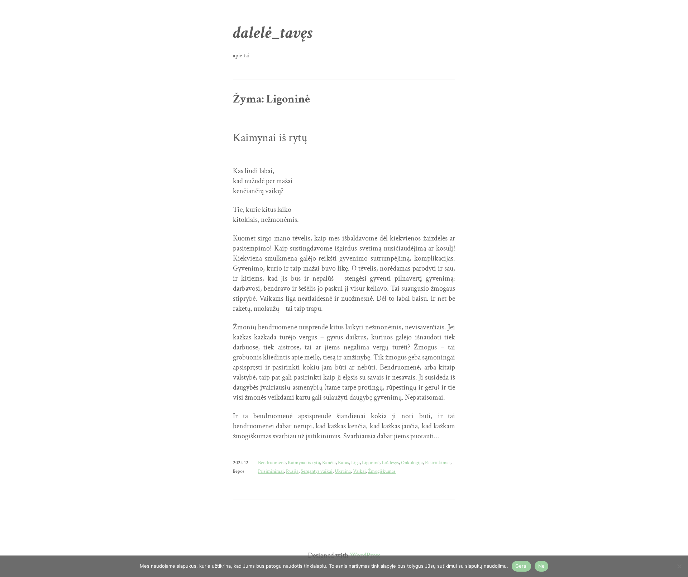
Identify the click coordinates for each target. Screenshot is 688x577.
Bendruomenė (272, 462)
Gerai (521, 566)
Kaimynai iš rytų (270, 138)
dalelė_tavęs (273, 33)
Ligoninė (370, 462)
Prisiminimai (271, 471)
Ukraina (343, 471)
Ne (541, 566)
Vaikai (359, 471)
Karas (343, 462)
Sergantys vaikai (317, 471)
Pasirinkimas (437, 462)
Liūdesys (390, 462)
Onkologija (412, 462)
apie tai (241, 55)
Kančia (329, 462)
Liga (355, 462)
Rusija (292, 471)
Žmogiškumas (382, 471)
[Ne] (679, 566)
